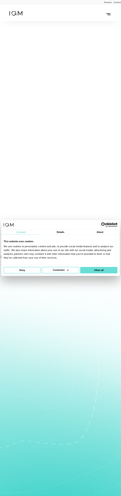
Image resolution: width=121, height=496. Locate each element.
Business (108, 2)
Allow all (99, 270)
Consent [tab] (21, 232)
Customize (59, 270)
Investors (117, 2)
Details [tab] (60, 232)
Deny (22, 270)
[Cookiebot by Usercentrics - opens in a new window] (103, 224)
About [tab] (100, 232)
